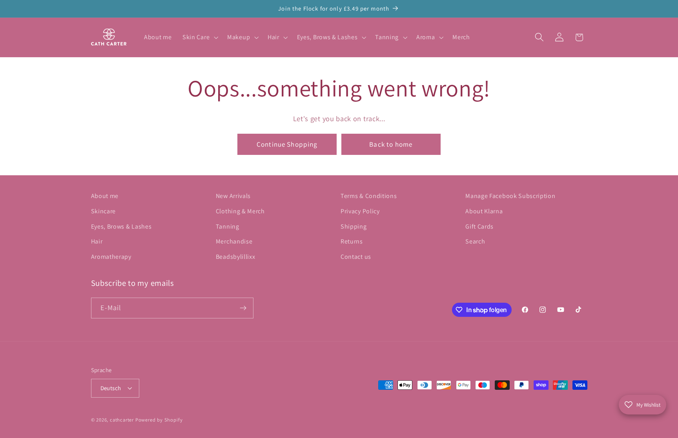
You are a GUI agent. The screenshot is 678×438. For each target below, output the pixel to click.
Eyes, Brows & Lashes (121, 226)
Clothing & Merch (240, 211)
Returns (352, 241)
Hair (97, 241)
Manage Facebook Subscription (510, 196)
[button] (199, 37)
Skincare (103, 211)
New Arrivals (233, 196)
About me (105, 196)
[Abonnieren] (243, 308)
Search (475, 241)
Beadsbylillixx (235, 257)
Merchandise (234, 241)
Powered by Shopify (159, 419)
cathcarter (122, 419)
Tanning (227, 226)
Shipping (354, 226)
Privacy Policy (360, 211)
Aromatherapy (111, 257)
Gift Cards (479, 226)
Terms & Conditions (369, 196)
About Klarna (484, 211)
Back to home (390, 144)
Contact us (356, 257)
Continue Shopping (287, 144)
